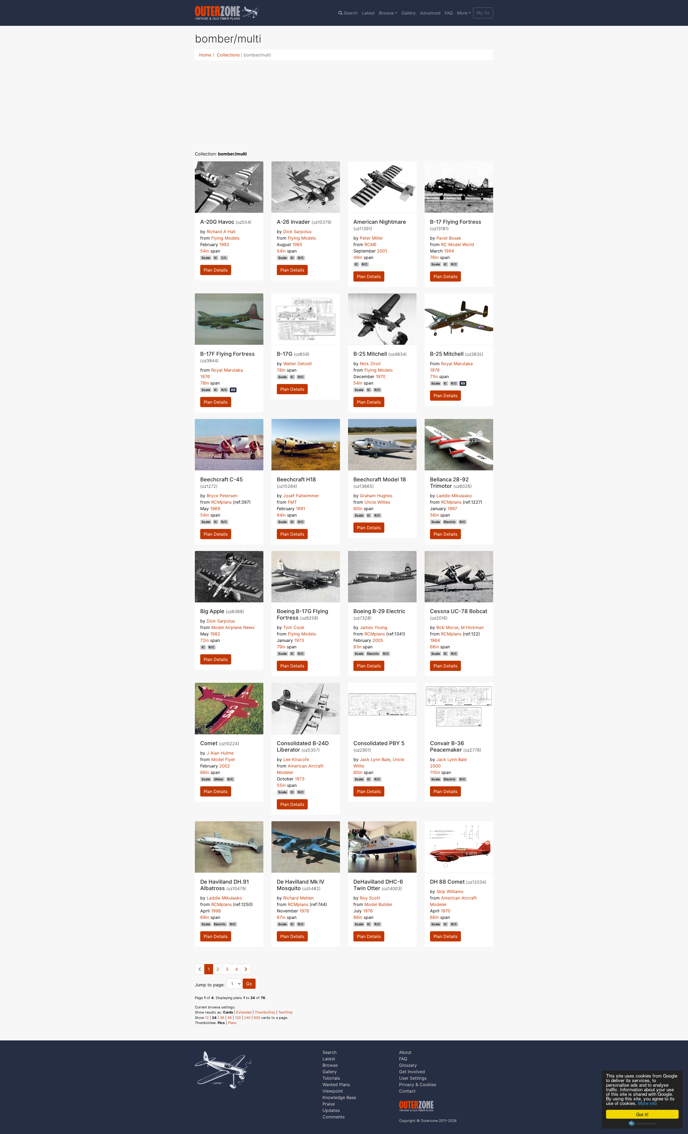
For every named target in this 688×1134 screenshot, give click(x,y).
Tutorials (331, 1078)
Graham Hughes (376, 495)
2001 (382, 251)
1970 (380, 376)
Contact (407, 1091)
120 (238, 1018)
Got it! (642, 1114)
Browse (386, 13)
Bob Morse (447, 627)
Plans (232, 1023)
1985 (297, 244)
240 (247, 1018)
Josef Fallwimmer (301, 495)
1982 (215, 634)
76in (434, 257)
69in (204, 917)
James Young (373, 627)
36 (222, 1018)
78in (204, 383)
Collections (228, 55)
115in (435, 772)
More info (647, 1103)
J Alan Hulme (220, 753)
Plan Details (216, 270)
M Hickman (472, 627)
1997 (452, 508)
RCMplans (221, 502)
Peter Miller (371, 238)
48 (229, 1018)
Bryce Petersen (222, 495)
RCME (370, 244)
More (462, 13)
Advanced (430, 13)
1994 (449, 251)
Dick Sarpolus (297, 231)
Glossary (408, 1065)
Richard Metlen (298, 898)
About (405, 1052)
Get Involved (412, 1071)
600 (257, 1018)
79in (281, 646)
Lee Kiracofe (296, 759)
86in (357, 917)
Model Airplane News (233, 627)
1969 (215, 508)
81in (357, 646)
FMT (292, 502)
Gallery (409, 13)
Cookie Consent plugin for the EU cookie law (642, 1123)
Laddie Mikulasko (454, 495)
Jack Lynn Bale (375, 759)
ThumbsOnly (265, 1012)
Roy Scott (370, 898)
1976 (205, 376)
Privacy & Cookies (417, 1084)
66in (434, 646)
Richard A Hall (221, 231)
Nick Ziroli (370, 363)
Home (205, 55)
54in (204, 251)
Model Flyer (223, 759)
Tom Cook (293, 627)
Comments (333, 1116)
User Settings (413, 1078)
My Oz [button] (483, 12)
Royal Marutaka (227, 370)
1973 (299, 640)
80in (357, 508)
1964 (435, 640)
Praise (328, 1104)
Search (351, 13)
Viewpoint (332, 1091)
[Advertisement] (344, 102)
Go (249, 983)
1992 (224, 244)
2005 (377, 640)
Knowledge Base (339, 1097)
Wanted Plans (336, 1084)
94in (281, 515)
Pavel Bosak (448, 238)
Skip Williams (449, 891)
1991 (300, 508)
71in (434, 376)
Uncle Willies (377, 502)
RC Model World (457, 244)
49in (357, 257)
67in (281, 917)
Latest (368, 13)
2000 (435, 766)
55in (281, 785)
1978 (304, 910)
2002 (224, 766)
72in (204, 640)
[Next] (246, 969)
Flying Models (225, 238)
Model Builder (378, 904)
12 (207, 1018)
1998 (216, 910)
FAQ (449, 13)
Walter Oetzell (297, 363)
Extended (244, 1012)
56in (434, 515)
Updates (331, 1110)
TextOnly (285, 1012)
